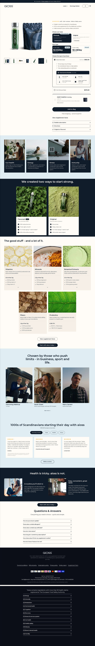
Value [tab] (61, 432)
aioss (37, 582)
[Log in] (85, 6)
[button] (5, 35)
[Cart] (90, 6)
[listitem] (19, 387)
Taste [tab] (46, 432)
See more (47, 410)
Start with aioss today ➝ (47, 345)
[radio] (71, 72)
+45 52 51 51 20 (50, 576)
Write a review (47, 461)
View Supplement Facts (60, 117)
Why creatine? (60, 102)
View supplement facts (47, 339)
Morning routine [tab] (36, 432)
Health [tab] (54, 432)
